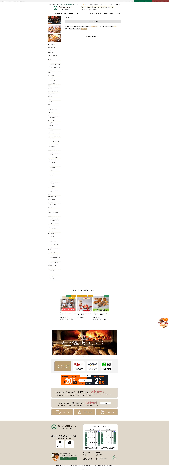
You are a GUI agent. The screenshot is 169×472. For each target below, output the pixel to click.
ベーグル (50, 88)
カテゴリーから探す (52, 59)
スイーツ (86, 457)
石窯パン (50, 70)
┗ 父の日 (51, 178)
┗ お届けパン (52, 80)
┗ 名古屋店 (52, 278)
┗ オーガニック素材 (53, 241)
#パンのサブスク (85, 9)
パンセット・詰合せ (51, 138)
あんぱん (50, 99)
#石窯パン (84, 7)
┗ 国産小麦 (52, 236)
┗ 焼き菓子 (52, 151)
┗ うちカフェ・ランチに (54, 262)
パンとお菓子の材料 (52, 204)
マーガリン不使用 (51, 199)
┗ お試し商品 (52, 83)
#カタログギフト (103, 7)
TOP (51, 13)
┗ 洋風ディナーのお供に (54, 254)
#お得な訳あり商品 (94, 9)
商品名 (71, 26)
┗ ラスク (51, 154)
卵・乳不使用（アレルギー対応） (54, 202)
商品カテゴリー (58, 13)
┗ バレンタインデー (53, 167)
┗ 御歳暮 (51, 191)
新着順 (74, 26)
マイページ (125, 1)
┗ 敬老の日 (52, 183)
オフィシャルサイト (66, 465)
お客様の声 (92, 13)
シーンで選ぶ (50, 249)
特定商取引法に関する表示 (103, 465)
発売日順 (78, 26)
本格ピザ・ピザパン (52, 117)
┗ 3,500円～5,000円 (54, 223)
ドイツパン (50, 128)
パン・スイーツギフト (88, 458)
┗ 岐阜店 (51, 273)
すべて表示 (73, 28)
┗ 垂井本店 (52, 270)
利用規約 (111, 465)
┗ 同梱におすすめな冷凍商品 (55, 68)
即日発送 (50, 207)
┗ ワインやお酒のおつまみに (55, 258)
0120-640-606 (66, 436)
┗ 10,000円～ (53, 228)
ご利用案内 (105, 13)
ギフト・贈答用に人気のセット (53, 159)
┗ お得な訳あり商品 (54, 143)
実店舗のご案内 (59, 465)
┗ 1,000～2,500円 (54, 217)
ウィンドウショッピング (109, 26)
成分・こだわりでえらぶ (52, 233)
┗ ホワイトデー (53, 170)
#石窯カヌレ (89, 7)
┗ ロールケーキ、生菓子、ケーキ (55, 157)
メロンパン (50, 101)
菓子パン (50, 96)
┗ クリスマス (52, 186)
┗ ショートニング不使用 (54, 244)
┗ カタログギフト (53, 162)
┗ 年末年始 (52, 165)
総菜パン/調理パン (52, 120)
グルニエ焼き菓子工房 (52, 55)
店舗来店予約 (51, 268)
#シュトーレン (96, 7)
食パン (49, 72)
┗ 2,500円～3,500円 (54, 220)
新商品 (49, 85)
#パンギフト (110, 7)
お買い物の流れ (99, 454)
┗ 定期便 (51, 77)
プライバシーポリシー (93, 465)
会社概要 (111, 13)
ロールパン (50, 122)
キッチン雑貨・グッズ (52, 231)
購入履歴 (131, 1)
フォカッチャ (50, 112)
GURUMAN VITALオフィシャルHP (141, 1)
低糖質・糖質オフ (51, 194)
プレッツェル (50, 125)
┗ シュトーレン (53, 188)
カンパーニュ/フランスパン (53, 91)
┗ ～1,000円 (52, 215)
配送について (98, 455)
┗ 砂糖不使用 (52, 246)
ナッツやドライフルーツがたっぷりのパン (54, 134)
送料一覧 (66, 412)
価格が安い (83, 26)
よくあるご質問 (99, 13)
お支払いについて (99, 457)
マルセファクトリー (51, 52)
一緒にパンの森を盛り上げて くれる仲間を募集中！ (67, 458)
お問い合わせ (117, 13)
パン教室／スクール (52, 265)
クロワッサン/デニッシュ (52, 93)
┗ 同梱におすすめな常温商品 (55, 65)
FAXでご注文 (69, 445)
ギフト (76, 13)
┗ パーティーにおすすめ (54, 260)
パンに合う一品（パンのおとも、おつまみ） (54, 136)
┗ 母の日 (51, 175)
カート (118, 4)
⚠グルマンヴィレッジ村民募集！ (159, 1)
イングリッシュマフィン (52, 109)
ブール (49, 107)
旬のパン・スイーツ (68, 13)
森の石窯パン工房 (51, 47)
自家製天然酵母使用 (52, 196)
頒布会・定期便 (51, 75)
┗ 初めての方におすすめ (54, 141)
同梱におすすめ (51, 62)
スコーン (50, 114)
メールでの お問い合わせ (60, 445)
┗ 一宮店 (51, 275)
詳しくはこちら (105, 403)
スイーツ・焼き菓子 (51, 146)
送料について (88, 412)
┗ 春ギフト (52, 173)
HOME (66, 17)
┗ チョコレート (52, 149)
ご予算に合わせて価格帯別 (53, 212)
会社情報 (86, 465)
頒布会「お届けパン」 (88, 459)
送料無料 (50, 209)
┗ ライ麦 (51, 238)
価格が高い (88, 26)
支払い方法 (111, 412)
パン (85, 454)
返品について (98, 459)
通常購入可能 (78, 28)
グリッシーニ (50, 130)
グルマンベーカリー (52, 50)
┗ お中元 (51, 180)
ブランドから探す (51, 44)
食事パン (50, 104)
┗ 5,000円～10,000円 (54, 225)
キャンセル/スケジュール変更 (101, 458)
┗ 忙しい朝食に (53, 252)
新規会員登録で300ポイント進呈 (18, 1)
